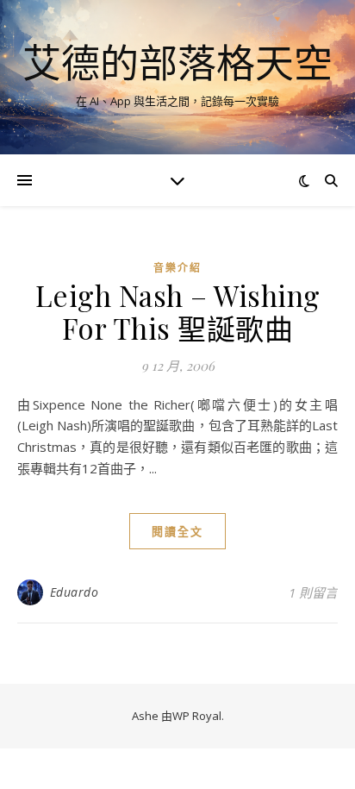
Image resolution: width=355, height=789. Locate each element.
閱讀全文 (177, 531)
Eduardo (74, 592)
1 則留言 (313, 592)
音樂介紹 (177, 267)
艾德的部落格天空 (177, 62)
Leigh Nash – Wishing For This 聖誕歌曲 (178, 311)
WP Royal (196, 715)
